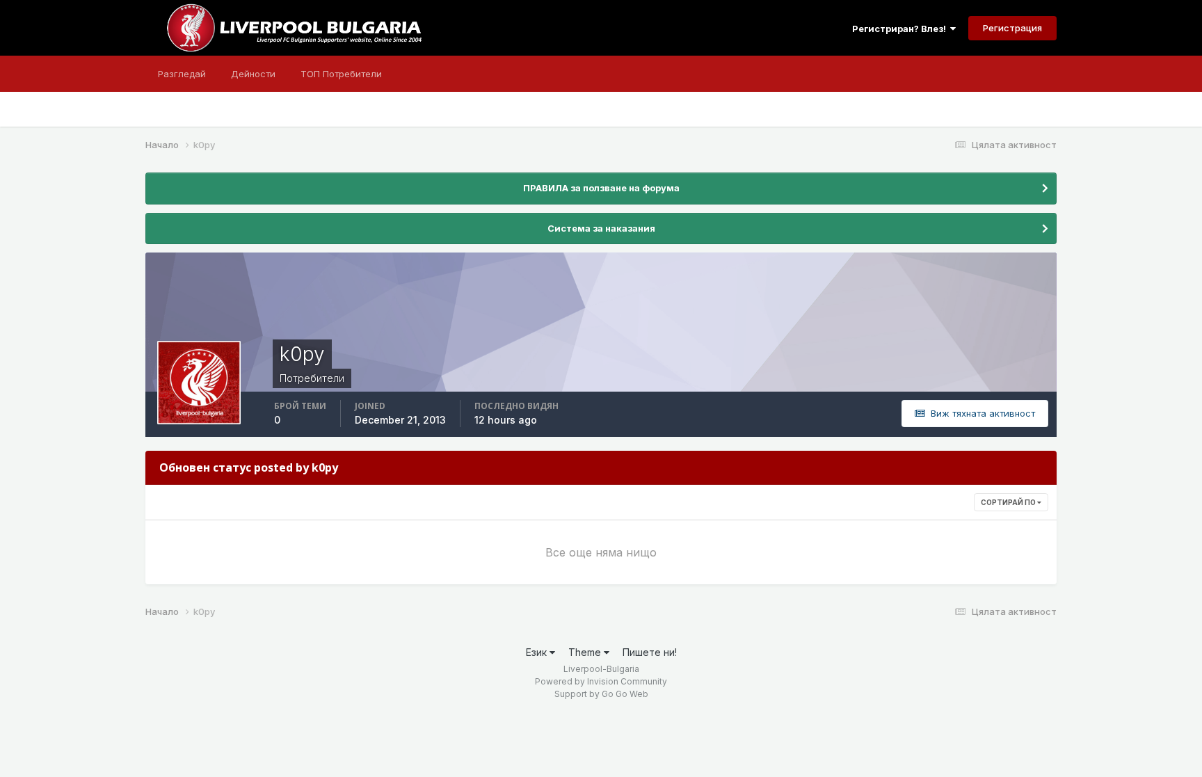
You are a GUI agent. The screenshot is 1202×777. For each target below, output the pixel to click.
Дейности (253, 73)
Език (538, 652)
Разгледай (182, 73)
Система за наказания (601, 228)
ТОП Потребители (341, 73)
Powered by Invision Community (601, 681)
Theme (586, 652)
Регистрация (1012, 27)
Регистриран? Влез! (901, 28)
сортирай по (1009, 502)
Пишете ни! (650, 652)
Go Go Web (625, 694)
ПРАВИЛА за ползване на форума (601, 187)
